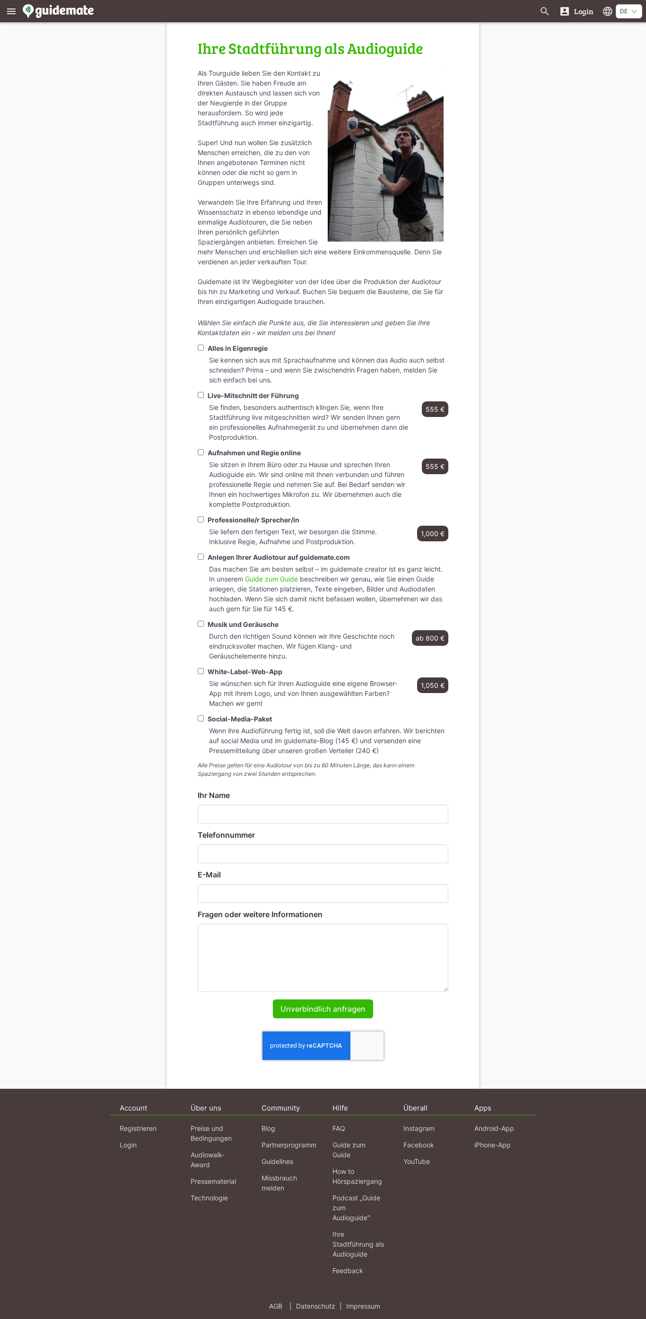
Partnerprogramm (289, 1145)
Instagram (419, 1128)
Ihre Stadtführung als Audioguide (358, 1244)
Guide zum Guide (271, 579)
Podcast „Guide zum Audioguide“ (356, 1208)
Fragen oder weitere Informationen (260, 914)
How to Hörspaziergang (357, 1176)
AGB (275, 1306)
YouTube (416, 1161)
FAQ (338, 1128)
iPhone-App (492, 1145)
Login (128, 1145)
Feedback (347, 1271)
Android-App (494, 1128)
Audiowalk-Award (208, 1160)
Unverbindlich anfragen (323, 1009)
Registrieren (138, 1128)
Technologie (209, 1198)
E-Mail (209, 874)
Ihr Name (214, 795)
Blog (268, 1128)
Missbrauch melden (279, 1183)
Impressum (363, 1306)
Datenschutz (315, 1306)
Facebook (418, 1145)
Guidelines (277, 1161)
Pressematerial (213, 1181)
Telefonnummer (226, 835)
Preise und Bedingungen (211, 1133)
